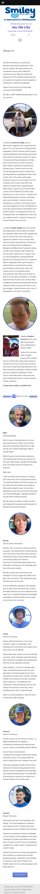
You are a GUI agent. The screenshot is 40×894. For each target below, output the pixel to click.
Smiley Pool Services (20, 14)
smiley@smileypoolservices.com (21, 24)
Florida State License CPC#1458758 (20, 31)
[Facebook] (20, 41)
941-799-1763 (21, 27)
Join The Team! (20, 875)
